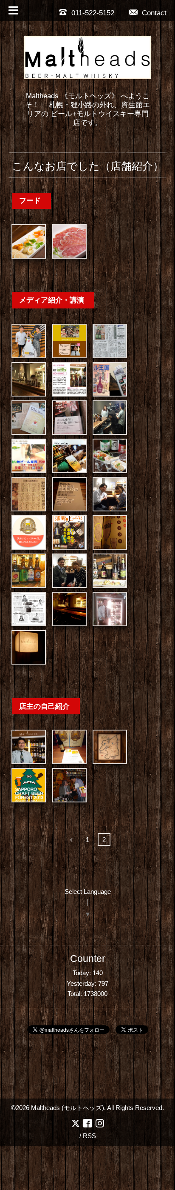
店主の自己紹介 (44, 706)
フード (30, 200)
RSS (89, 1135)
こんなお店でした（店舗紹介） (88, 166)
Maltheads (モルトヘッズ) (67, 1107)
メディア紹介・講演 (51, 300)
